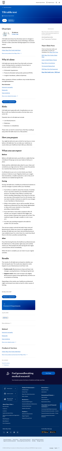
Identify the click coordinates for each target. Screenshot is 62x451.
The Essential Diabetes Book (48, 66)
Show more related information (9, 96)
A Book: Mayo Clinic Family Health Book (11, 50)
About (4, 20)
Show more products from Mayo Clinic (11, 53)
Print (6, 317)
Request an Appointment (9, 15)
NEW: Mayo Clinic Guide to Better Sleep (49, 56)
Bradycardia (5, 90)
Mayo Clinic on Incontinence (48, 63)
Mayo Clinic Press (54, 52)
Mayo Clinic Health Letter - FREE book (51, 72)
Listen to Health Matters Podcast (49, 60)
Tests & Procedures (7, 7)
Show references (6, 323)
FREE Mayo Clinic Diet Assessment (50, 69)
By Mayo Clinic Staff (6, 291)
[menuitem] (4, 20)
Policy (43, 39)
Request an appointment (9, 101)
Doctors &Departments (11, 20)
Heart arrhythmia (6, 93)
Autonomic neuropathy (7, 87)
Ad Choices (54, 39)
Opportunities (48, 39)
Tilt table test (9, 12)
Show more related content (8, 342)
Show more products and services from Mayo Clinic (14, 354)
